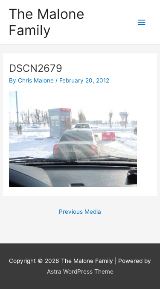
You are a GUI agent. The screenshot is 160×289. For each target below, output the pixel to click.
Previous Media (80, 211)
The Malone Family (46, 22)
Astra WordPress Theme (80, 271)
